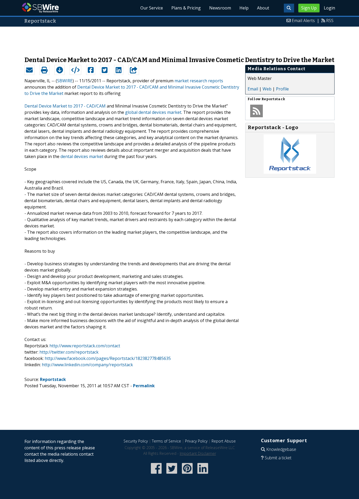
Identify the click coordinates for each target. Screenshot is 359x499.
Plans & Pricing (186, 8)
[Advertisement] (179, 39)
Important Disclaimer (198, 453)
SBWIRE (65, 81)
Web (267, 89)
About (263, 8)
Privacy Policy (196, 441)
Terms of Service (166, 441)
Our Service (151, 8)
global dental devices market (153, 112)
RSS (330, 20)
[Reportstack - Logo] (290, 172)
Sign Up (309, 8)
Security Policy (136, 441)
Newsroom (220, 8)
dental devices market (81, 156)
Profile (282, 89)
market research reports (199, 81)
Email (253, 89)
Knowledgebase (281, 449)
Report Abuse (224, 441)
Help (244, 8)
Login (329, 8)
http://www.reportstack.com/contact (84, 346)
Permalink (144, 386)
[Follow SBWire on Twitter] (172, 474)
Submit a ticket (278, 458)
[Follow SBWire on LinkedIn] (203, 474)
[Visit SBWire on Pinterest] (187, 474)
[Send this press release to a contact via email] (29, 70)
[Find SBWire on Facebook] (156, 474)
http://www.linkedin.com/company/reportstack (87, 365)
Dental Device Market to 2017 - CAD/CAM (65, 106)
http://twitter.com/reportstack (69, 352)
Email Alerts (303, 20)
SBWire (40, 8)
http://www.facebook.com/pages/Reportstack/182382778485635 (108, 358)
